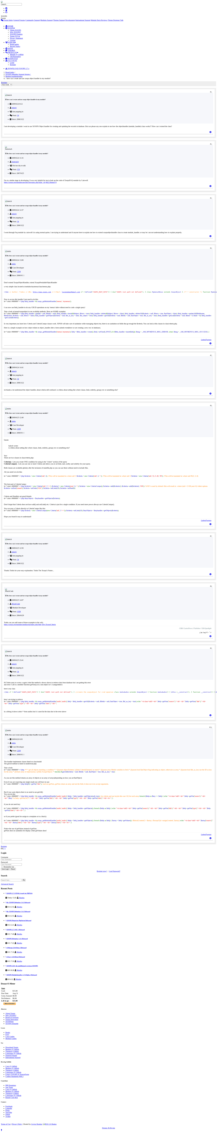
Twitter (8, 1116)
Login (12, 63)
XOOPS (10, 28)
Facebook (8, 1106)
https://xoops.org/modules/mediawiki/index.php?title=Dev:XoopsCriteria (30, 624)
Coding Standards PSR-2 (14, 1076)
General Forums (19, 20)
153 (18, 169)
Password (4, 862)
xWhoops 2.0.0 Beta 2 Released (16, 948)
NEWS (10, 48)
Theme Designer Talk (115, 20)
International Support (82, 20)
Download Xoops (11, 1047)
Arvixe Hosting (36, 1124)
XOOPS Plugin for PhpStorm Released (18, 920)
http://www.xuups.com (42, 292)
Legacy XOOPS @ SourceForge (17, 1074)
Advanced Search (7, 884)
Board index (9, 72)
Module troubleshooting (13, 76)
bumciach (15, 162)
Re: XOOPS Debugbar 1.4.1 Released (18, 902)
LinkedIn (8, 1108)
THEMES (11, 50)
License (12, 40)
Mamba (21, 898)
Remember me (8, 867)
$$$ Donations (10, 1085)
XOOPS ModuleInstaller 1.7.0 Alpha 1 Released (21, 975)
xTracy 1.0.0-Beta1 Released (15, 957)
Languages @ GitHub (13, 1053)
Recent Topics (15, 46)
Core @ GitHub (11, 1066)
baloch (14, 108)
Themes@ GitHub (12, 1051)
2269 (19, 272)
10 (211, 727)
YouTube (8, 1112)
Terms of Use (6, 1124)
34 (18, 115)
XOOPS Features (16, 34)
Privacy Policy (17, 1124)
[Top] (210, 132)
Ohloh (7, 1114)
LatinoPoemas (206, 340)
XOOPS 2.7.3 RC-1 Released (15, 929)
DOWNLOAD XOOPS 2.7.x (18, 68)
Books (7, 1032)
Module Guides (11, 1039)
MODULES (12, 52)
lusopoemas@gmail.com (71, 292)
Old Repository (15, 57)
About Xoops (10, 1013)
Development (70, 20)
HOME (10, 26)
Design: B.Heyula (108, 1128)
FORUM (11, 42)
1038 (19, 612)
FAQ (7, 1034)
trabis (14, 264)
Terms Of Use (15, 36)
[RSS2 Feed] (50, 1124)
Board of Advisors (12, 1017)
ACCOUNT (12, 61)
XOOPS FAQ (12, 59)
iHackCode (16, 604)
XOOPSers (9, 1022)
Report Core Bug (11, 1098)
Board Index (14, 44)
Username (4, 857)
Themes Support (59, 20)
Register (13, 65)
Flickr (7, 1110)
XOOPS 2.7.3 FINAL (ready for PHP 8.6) (19, 893)
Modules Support (46, 20)
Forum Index (8, 20)
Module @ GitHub (17, 54)
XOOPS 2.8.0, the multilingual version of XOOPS (22, 966)
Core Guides (9, 1037)
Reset (13, 869)
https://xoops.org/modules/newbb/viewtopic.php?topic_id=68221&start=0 (30, 182)
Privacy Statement (16, 38)
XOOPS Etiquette (11, 1024)
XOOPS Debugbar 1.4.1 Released (17, 939)
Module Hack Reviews (99, 20)
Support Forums (11, 1055)
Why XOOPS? (15, 32)
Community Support (32, 20)
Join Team (9, 1087)
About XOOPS (15, 30)
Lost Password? (114, 871)
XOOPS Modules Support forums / (18, 74)
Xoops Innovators (11, 1019)
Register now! (102, 871)
